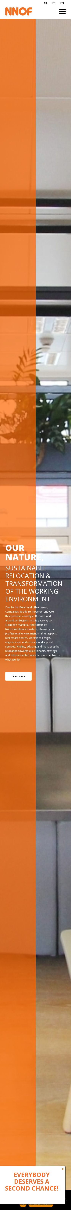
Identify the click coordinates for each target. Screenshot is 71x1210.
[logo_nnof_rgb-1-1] (29, 11)
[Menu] (60, 11)
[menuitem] (60, 11)
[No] (66, 1200)
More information (40, 1204)
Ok (23, 1204)
